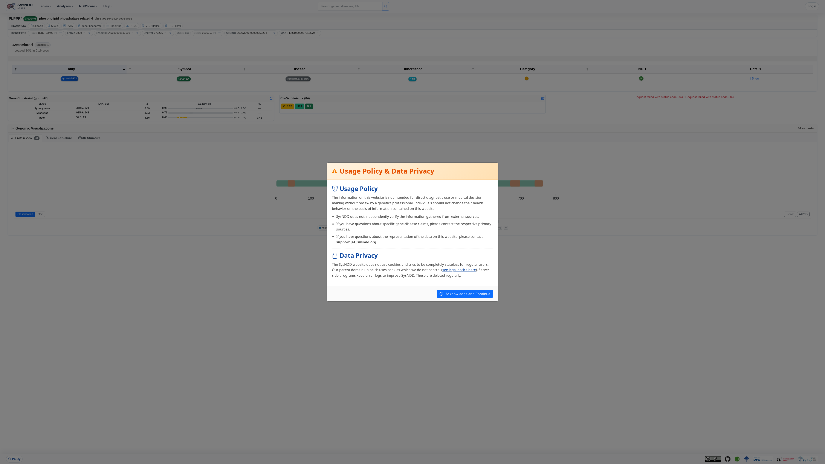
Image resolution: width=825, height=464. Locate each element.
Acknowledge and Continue (467, 294)
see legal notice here (459, 269)
